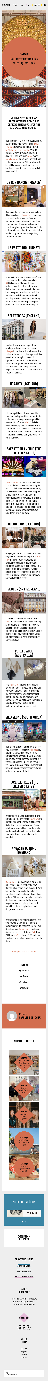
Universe (24, 1354)
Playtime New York (24, 1271)
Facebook (25, 971)
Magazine (24, 1351)
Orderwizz (24, 1357)
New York (17, 935)
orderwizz (37, 5)
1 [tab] (22, 1222)
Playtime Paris (24, 1266)
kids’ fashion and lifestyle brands (17, 149)
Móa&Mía (28, 422)
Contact (24, 1348)
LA (28, 5)
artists (29, 156)
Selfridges (9, 351)
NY (22, 5)
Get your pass (24, 929)
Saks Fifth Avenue (12, 482)
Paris (15, 5)
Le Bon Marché (25, 215)
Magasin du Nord (11, 882)
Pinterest (25, 982)
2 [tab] (26, 1222)
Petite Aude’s (14, 684)
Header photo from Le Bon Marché (24, 951)
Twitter (25, 976)
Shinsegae (34, 749)
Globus (8, 621)
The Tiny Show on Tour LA (24, 1276)
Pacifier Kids (34, 818)
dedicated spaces (12, 159)
